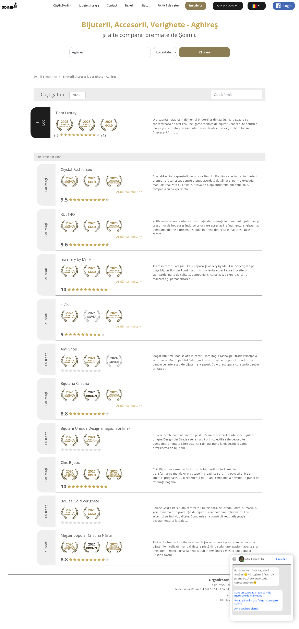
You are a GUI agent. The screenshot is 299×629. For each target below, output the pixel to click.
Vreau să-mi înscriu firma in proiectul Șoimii (256, 602)
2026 (76, 95)
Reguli (129, 5)
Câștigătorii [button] (61, 5)
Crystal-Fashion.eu (76, 169)
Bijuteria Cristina (75, 383)
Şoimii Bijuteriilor (45, 76)
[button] (257, 6)
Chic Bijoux (70, 462)
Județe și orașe (89, 5)
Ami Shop (69, 349)
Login (287, 5)
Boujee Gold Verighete (80, 501)
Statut (145, 5)
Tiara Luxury (66, 112)
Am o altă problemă (246, 608)
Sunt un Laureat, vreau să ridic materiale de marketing (252, 594)
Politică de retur (168, 5)
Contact (112, 5)
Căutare (204, 52)
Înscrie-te (195, 5)
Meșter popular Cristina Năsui (86, 535)
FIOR (65, 304)
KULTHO (68, 214)
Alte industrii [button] (226, 6)
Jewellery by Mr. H (76, 259)
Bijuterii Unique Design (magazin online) (95, 428)
